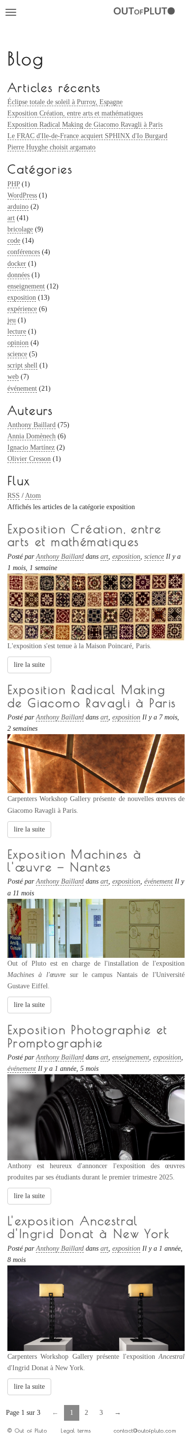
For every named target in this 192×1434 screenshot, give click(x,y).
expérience (22, 309)
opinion (18, 342)
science (17, 354)
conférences (23, 252)
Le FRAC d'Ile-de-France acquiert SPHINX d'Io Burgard (87, 136)
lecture (16, 331)
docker (16, 263)
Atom (33, 495)
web (13, 376)
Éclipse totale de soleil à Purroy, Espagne (65, 102)
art (11, 218)
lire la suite (29, 664)
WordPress (22, 195)
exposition (21, 297)
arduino (18, 206)
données (18, 275)
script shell (22, 365)
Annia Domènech (31, 436)
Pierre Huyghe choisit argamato (51, 147)
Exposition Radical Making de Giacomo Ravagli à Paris (84, 124)
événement (22, 388)
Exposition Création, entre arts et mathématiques (75, 113)
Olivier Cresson (29, 458)
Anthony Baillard (31, 425)
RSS (13, 495)
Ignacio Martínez (31, 447)
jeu (11, 320)
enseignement (26, 286)
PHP (13, 184)
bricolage (20, 229)
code (13, 240)
